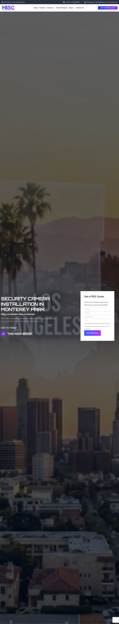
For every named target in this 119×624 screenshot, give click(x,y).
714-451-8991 (19, 334)
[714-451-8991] (3, 333)
